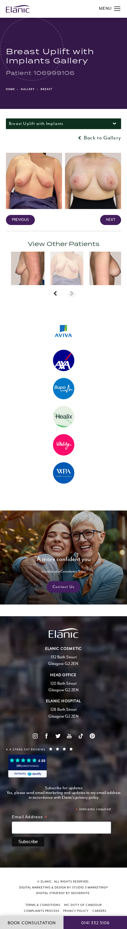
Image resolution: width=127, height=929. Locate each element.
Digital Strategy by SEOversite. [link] (63, 893)
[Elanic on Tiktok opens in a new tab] (80, 736)
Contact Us (63, 587)
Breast (47, 89)
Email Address (29, 817)
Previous (20, 220)
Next (110, 220)
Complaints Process (41, 911)
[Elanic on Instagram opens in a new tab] (35, 736)
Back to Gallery (102, 138)
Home (10, 89)
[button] (117, 9)
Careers (99, 911)
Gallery (28, 89)
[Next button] (72, 294)
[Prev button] (55, 294)
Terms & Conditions (42, 905)
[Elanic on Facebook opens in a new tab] (46, 736)
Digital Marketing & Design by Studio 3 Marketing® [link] (63, 887)
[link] (63, 749)
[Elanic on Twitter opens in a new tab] (58, 736)
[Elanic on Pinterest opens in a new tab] (92, 736)
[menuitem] (35, 736)
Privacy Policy (76, 911)
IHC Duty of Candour (83, 905)
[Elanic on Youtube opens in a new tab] (69, 736)
